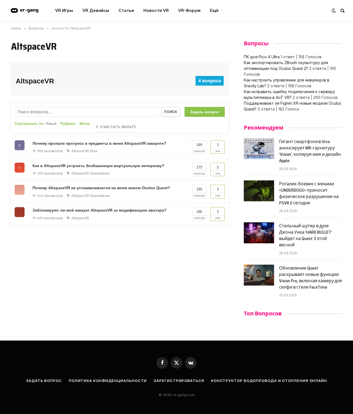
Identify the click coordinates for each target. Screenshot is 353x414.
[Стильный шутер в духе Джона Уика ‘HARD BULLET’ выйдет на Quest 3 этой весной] (259, 232)
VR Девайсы (95, 10)
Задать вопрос (204, 112)
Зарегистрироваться (179, 380)
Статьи (126, 10)
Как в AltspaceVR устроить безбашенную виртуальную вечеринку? (98, 166)
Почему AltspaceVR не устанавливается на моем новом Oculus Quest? (101, 188)
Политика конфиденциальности (108, 380)
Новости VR (156, 10)
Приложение (100, 173)
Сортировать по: (35, 124)
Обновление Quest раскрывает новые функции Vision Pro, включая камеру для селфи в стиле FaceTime (310, 278)
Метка (84, 124)
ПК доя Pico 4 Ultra (262, 56)
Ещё (214, 10)
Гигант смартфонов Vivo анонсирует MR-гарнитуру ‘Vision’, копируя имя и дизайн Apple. (310, 151)
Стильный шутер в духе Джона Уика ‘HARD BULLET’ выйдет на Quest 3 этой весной (305, 235)
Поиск (170, 112)
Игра (93, 151)
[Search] (342, 10)
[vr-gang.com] (24, 10)
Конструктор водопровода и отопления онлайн (269, 380)
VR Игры (64, 10)
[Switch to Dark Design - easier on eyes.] (333, 10)
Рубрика (67, 124)
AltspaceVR (80, 151)
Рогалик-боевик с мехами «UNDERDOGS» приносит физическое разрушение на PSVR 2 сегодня (309, 193)
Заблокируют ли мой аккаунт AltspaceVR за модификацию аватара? (100, 210)
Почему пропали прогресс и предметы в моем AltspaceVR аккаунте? (99, 143)
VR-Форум (189, 10)
